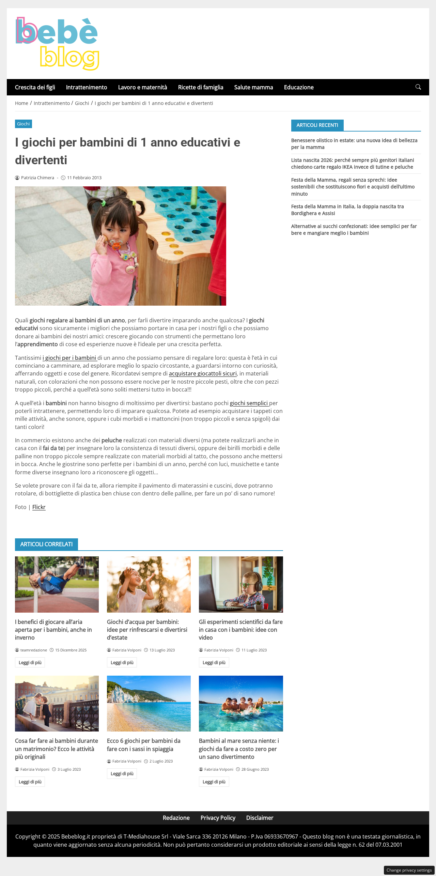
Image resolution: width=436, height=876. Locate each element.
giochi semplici (249, 403)
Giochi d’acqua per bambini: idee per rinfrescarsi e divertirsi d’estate (147, 630)
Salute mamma (253, 87)
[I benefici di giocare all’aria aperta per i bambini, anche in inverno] (57, 584)
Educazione (299, 87)
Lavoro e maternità (142, 87)
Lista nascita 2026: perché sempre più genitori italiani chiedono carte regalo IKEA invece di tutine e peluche (352, 163)
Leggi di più (30, 662)
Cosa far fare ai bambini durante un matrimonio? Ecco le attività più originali (56, 748)
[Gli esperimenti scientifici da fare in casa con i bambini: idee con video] (241, 584)
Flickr (39, 507)
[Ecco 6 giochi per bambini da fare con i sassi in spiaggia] (149, 704)
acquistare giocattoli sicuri (203, 373)
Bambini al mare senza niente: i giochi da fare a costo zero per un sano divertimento (239, 748)
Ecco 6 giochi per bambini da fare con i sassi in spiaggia (144, 744)
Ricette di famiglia (200, 87)
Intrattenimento (86, 87)
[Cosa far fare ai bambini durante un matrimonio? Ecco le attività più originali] (57, 704)
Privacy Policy (218, 817)
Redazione (176, 817)
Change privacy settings (409, 870)
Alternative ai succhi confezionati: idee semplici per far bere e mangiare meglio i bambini (354, 229)
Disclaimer (260, 817)
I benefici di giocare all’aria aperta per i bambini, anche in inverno (53, 630)
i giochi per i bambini (70, 358)
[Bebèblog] (57, 43)
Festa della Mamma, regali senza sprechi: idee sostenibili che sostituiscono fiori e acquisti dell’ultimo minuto (353, 186)
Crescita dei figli (35, 87)
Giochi (23, 124)
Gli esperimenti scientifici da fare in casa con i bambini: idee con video (241, 630)
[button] (418, 87)
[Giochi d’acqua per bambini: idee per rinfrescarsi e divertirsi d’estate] (149, 584)
